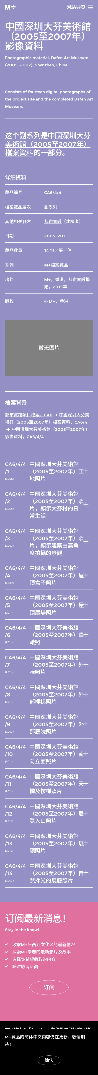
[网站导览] (91, 7)
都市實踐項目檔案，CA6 (28, 414)
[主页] (10, 7)
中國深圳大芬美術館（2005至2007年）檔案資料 (48, 144)
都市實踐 (53, 221)
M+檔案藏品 (56, 265)
